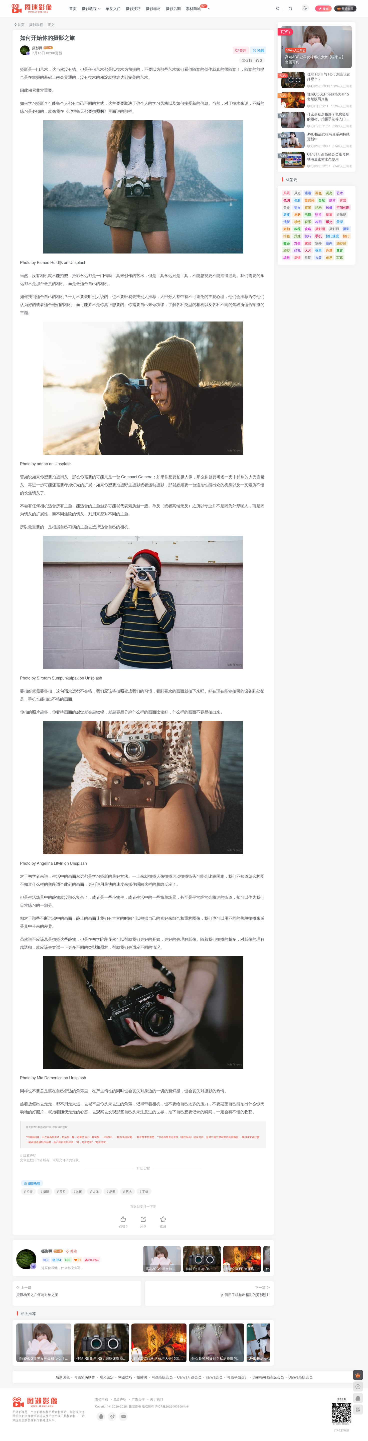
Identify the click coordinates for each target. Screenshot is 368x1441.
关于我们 (156, 1399)
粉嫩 (329, 207)
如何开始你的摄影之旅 (47, 38)
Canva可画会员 (189, 1377)
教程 (297, 228)
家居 (308, 243)
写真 (339, 257)
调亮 (329, 192)
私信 (260, 50)
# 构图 (78, 1191)
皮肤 (297, 214)
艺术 (339, 192)
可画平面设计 (237, 1377)
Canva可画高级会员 (268, 1377)
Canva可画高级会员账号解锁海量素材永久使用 (328, 157)
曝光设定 (107, 1377)
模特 (297, 221)
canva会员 (214, 1377)
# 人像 (94, 1191)
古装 (318, 257)
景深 (339, 221)
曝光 (329, 221)
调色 (318, 192)
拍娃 (297, 236)
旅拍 (286, 228)
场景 (286, 257)
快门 (346, 236)
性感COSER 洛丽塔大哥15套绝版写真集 (328, 97)
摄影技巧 (133, 8)
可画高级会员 (162, 1377)
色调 (286, 200)
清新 (286, 221)
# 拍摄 (28, 1191)
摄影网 (37, 47)
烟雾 (329, 214)
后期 (308, 257)
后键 (297, 257)
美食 (286, 207)
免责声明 (119, 1399)
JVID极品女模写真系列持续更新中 (328, 137)
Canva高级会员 (300, 1377)
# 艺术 (127, 1191)
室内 (329, 243)
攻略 (308, 228)
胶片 (332, 200)
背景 (343, 200)
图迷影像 (135, 1406)
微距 (286, 243)
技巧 (308, 236)
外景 (329, 250)
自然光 (309, 200)
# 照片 (61, 1191)
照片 (318, 214)
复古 (339, 250)
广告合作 (138, 1399)
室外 (318, 243)
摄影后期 (173, 8)
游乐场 (341, 214)
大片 (308, 250)
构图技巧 (125, 1377)
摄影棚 (320, 228)
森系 (308, 221)
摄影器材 (153, 8)
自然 (321, 200)
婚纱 (286, 250)
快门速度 (332, 236)
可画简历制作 (84, 1377)
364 (58, 1260)
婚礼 (297, 250)
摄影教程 (89, 8)
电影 (308, 214)
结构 (318, 207)
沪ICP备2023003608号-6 (172, 1406)
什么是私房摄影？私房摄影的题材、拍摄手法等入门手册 (328, 119)
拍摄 (286, 236)
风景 (286, 192)
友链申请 (101, 1399)
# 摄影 (45, 1191)
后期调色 (63, 1377)
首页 (73, 8)
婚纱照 (341, 243)
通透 (308, 192)
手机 (318, 236)
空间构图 (342, 207)
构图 (318, 221)
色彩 (297, 200)
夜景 (318, 250)
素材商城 (196, 7)
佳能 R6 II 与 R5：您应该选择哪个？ (328, 77)
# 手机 (144, 1191)
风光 (297, 192)
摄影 (346, 228)
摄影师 (334, 228)
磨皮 (286, 214)
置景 (308, 207)
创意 (329, 257)
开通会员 (347, 8)
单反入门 (113, 8)
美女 (297, 207)
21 (79, 1260)
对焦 (297, 243)
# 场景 (111, 1191)
